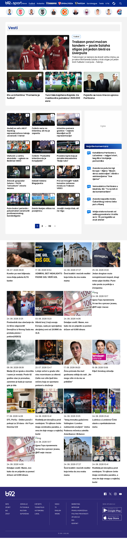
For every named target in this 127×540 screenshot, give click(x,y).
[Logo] (13, 3)
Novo (24, 3)
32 (49, 226)
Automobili (39, 510)
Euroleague (92, 3)
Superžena (24, 514)
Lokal (37, 514)
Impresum (75, 507)
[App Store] (112, 518)
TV (56, 507)
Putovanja (24, 507)
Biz (6, 510)
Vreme (57, 514)
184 (89, 199)
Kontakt (75, 523)
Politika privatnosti (80, 514)
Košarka (40, 3)
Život (7, 514)
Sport (8, 507)
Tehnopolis (39, 507)
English (58, 510)
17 (116, 75)
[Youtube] (120, 494)
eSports (38, 504)
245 (88, 186)
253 (88, 168)
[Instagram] (115, 494)
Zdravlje (24, 504)
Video (57, 504)
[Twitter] (110, 494)
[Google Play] (112, 510)
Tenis (101, 3)
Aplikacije (76, 517)
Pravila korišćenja (79, 510)
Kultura (23, 510)
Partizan (90, 89)
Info (7, 504)
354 (88, 153)
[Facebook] (105, 494)
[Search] (120, 3)
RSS (73, 520)
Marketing (76, 504)
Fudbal (32, 3)
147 (89, 212)
